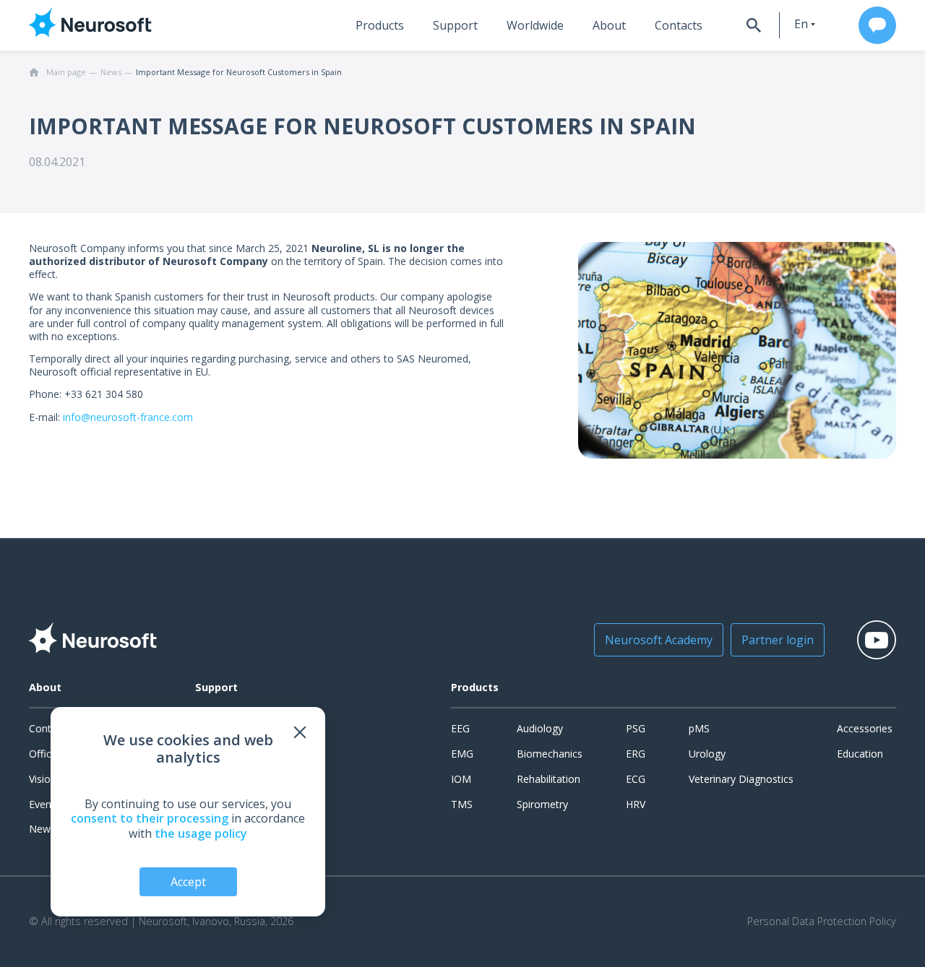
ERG (635, 753)
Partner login (777, 640)
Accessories (864, 728)
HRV (635, 804)
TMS (462, 804)
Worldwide (535, 25)
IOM (461, 779)
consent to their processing (149, 818)
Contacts (678, 25)
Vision (42, 779)
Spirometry (542, 804)
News (42, 829)
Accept (188, 882)
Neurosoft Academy (659, 640)
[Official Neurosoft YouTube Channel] (876, 639)
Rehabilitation (548, 779)
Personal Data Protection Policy (821, 921)
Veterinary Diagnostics (741, 779)
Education (860, 753)
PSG (635, 728)
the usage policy (201, 833)
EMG (462, 753)
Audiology (540, 728)
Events (44, 804)
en (801, 24)
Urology (707, 753)
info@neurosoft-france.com (128, 417)
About (609, 25)
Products (380, 25)
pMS (699, 728)
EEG (460, 728)
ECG (635, 779)
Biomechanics (549, 753)
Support (455, 25)
